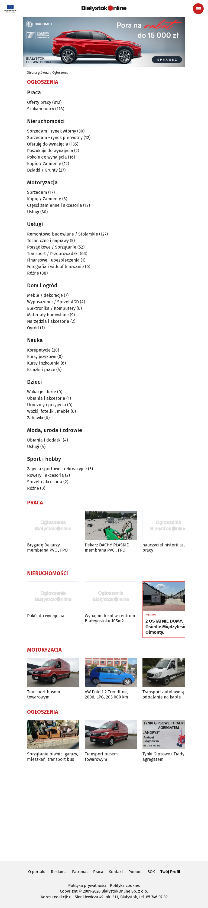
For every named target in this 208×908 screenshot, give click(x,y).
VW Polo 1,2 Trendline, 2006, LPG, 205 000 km (106, 694)
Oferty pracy (39, 102)
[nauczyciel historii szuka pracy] (168, 525)
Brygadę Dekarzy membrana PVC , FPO (47, 547)
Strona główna (38, 73)
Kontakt (116, 871)
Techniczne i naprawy (48, 240)
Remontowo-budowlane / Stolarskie (62, 234)
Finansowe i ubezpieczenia (53, 260)
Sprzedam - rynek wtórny (51, 131)
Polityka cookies (125, 885)
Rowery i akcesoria (45, 475)
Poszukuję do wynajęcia (50, 150)
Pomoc (134, 871)
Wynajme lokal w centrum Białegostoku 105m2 (110, 618)
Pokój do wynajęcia (45, 615)
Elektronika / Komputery (51, 308)
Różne (33, 273)
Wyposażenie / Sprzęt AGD (53, 301)
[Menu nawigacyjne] (198, 8)
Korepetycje (39, 350)
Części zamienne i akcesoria (54, 205)
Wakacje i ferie (41, 391)
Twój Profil (170, 871)
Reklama (59, 871)
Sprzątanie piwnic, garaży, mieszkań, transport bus (52, 756)
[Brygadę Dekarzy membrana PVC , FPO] (53, 525)
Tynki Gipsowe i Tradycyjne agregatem (168, 756)
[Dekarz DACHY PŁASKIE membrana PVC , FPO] (111, 525)
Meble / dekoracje (45, 295)
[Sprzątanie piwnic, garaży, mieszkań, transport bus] (53, 734)
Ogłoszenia (60, 73)
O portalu (37, 871)
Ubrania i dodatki (44, 440)
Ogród (33, 327)
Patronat (80, 871)
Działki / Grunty (42, 170)
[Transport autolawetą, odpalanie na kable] (168, 672)
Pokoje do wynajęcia (47, 157)
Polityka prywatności (87, 885)
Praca (98, 871)
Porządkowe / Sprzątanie (51, 247)
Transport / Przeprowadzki (53, 253)
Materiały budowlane (48, 314)
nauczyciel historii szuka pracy (166, 547)
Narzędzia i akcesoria (48, 321)
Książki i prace (41, 369)
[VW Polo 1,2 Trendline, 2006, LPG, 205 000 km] (111, 672)
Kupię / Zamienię (44, 163)
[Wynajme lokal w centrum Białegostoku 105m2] (111, 596)
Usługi (33, 211)
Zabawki (35, 417)
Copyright (68, 891)
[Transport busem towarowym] (53, 672)
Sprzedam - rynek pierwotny (55, 137)
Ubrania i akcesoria (46, 398)
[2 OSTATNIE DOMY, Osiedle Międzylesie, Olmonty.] (168, 596)
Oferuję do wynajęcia (47, 144)
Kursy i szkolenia (43, 363)
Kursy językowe (41, 356)
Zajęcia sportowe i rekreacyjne (57, 468)
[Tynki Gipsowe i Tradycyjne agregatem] (168, 734)
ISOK (151, 871)
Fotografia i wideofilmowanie (55, 266)
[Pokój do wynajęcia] (53, 596)
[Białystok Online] (104, 8)
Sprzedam (37, 192)
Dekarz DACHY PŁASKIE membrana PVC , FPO (107, 547)
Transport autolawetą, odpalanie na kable (164, 694)
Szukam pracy (40, 108)
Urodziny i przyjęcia (46, 404)
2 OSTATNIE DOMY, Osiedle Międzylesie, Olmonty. (166, 627)
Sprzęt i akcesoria (44, 481)
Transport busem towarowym (43, 694)
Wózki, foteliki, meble (48, 411)
